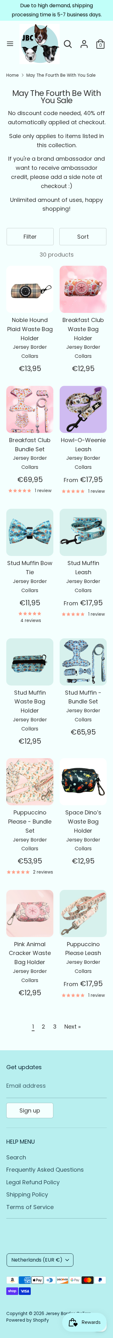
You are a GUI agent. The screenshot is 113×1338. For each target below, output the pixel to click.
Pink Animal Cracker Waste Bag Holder (30, 953)
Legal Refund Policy (33, 1182)
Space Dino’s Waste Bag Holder (83, 821)
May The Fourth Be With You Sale (61, 75)
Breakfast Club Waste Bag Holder (83, 329)
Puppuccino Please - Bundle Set (29, 821)
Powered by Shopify (27, 1320)
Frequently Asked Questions (45, 1170)
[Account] (84, 42)
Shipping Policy (27, 1194)
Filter (30, 237)
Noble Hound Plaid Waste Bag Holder (30, 329)
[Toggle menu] (10, 43)
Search (16, 1157)
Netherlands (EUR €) (36, 1259)
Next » (72, 1026)
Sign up (29, 1110)
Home (12, 75)
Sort (83, 237)
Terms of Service (30, 1207)
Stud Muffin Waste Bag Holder (30, 702)
